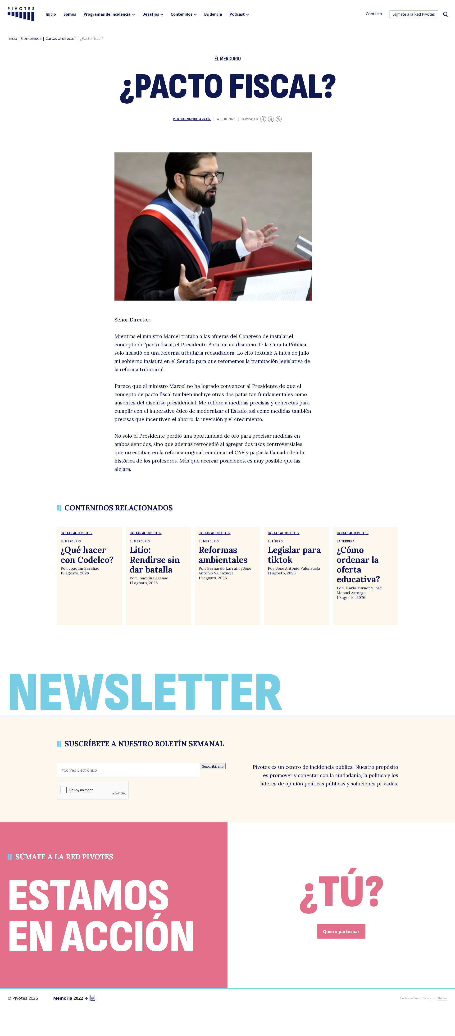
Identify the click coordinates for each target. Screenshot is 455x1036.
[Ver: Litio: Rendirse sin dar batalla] (158, 576)
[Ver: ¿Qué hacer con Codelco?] (89, 576)
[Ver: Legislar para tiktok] (296, 576)
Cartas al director (61, 38)
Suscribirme (213, 766)
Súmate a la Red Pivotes (414, 14)
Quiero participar (341, 931)
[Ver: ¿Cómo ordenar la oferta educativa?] (365, 576)
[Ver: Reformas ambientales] (227, 576)
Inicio (12, 38)
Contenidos (31, 38)
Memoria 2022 (70, 998)
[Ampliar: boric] (213, 226)
